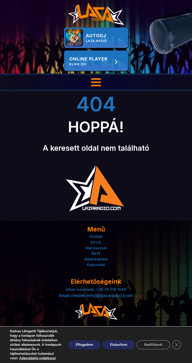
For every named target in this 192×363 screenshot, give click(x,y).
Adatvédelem (96, 259)
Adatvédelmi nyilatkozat (37, 358)
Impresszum (96, 248)
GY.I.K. (96, 242)
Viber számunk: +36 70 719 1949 (96, 289)
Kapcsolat (96, 264)
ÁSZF (96, 253)
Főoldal (96, 236)
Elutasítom (118, 344)
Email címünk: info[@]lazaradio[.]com (96, 295)
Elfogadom (84, 344)
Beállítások (153, 344)
